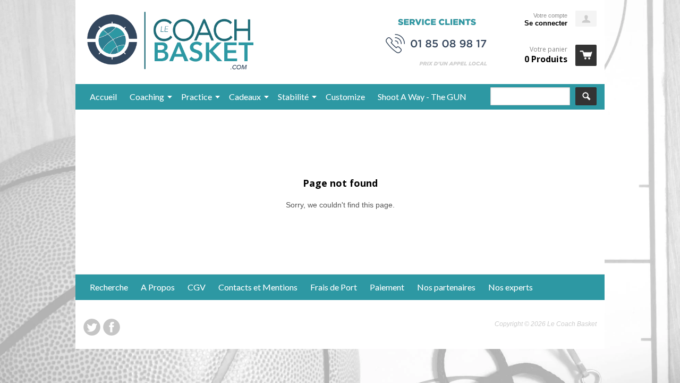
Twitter (91, 327)
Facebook (111, 327)
